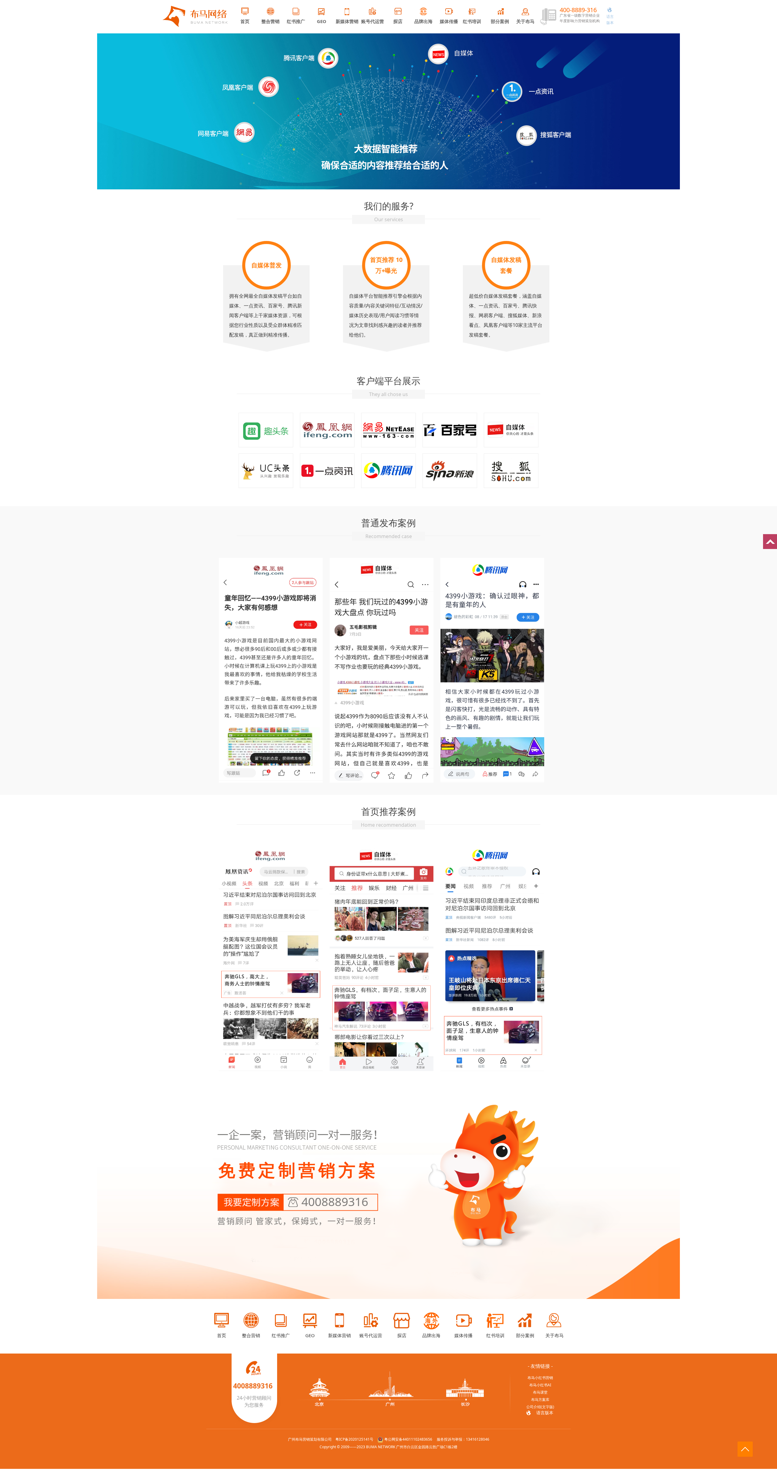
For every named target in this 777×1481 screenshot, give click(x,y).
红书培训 (472, 21)
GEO (321, 21)
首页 (244, 21)
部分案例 (500, 21)
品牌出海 (423, 21)
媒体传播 (449, 21)
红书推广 (296, 21)
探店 (397, 21)
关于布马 (525, 21)
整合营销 (270, 21)
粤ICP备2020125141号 (354, 1439)
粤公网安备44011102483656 (408, 1439)
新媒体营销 (347, 21)
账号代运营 (372, 21)
